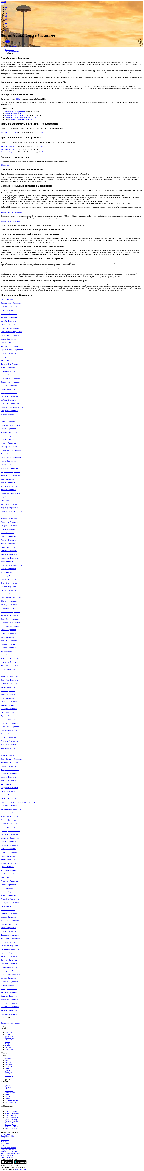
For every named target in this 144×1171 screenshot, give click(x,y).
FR (6, 23)
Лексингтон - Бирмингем (10, 752)
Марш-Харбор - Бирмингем (11, 809)
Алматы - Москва (11, 1117)
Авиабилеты (9, 50)
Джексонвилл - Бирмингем (10, 425)
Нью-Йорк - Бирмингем (9, 307)
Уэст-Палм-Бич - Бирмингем (11, 332)
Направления (8, 1106)
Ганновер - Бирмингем (9, 1014)
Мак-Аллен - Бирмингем (10, 403)
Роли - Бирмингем (7, 712)
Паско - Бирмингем (8, 691)
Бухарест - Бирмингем (9, 526)
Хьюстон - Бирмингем (9, 314)
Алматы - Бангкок (11, 1123)
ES (6, 21)
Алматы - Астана (11, 1111)
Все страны (9, 1049)
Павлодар (8, 1072)
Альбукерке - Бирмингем (10, 770)
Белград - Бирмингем (8, 482)
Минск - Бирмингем (8, 694)
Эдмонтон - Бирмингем (9, 982)
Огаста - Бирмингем (8, 942)
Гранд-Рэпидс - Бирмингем (10, 493)
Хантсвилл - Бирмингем (9, 662)
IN (6, 28)
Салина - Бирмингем (8, 630)
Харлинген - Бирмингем (9, 658)
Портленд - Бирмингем (9, 439)
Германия (8, 1047)
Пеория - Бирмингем (8, 633)
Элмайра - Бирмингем (9, 852)
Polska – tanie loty (7, 1157)
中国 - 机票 (5, 1144)
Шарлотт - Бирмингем (9, 601)
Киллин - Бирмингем (8, 443)
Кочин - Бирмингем (8, 856)
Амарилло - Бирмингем (9, 845)
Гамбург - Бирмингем (8, 540)
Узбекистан (9, 1036)
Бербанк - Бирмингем (8, 780)
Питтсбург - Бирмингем (9, 824)
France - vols (5, 1140)
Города (5, 1053)
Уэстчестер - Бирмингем (9, 615)
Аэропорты (7, 1080)
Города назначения (12, 52)
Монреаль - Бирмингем (9, 554)
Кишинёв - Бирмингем (9, 152)
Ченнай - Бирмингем (8, 429)
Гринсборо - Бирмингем (9, 806)
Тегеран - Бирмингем (8, 536)
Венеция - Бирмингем (9, 436)
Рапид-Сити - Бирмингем (10, 920)
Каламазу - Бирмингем (9, 317)
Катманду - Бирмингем (9, 576)
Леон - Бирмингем (7, 637)
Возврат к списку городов (10, 1023)
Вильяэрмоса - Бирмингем (10, 612)
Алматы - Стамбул (11, 1121)
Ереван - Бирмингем (8, 928)
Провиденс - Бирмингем (9, 558)
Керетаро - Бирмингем (9, 432)
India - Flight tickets (7, 1155)
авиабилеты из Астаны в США (21, 119)
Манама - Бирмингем (8, 978)
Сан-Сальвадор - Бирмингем (11, 874)
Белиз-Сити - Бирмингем (10, 583)
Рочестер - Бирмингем (9, 605)
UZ (6, 11)
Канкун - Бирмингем (8, 734)
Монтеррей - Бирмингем (10, 838)
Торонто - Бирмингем (8, 587)
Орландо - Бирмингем (9, 357)
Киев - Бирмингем (7, 698)
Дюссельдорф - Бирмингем (10, 831)
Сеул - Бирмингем (7, 533)
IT (6, 25)
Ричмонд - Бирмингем (9, 956)
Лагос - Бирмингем (8, 389)
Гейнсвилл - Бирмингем (9, 881)
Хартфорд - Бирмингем (9, 985)
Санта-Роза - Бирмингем (9, 680)
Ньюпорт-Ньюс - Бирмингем (11, 565)
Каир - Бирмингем (7, 149)
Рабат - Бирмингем (7, 755)
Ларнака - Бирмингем (8, 579)
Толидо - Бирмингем (8, 569)
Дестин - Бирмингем (8, 885)
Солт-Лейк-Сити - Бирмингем (12, 328)
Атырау (7, 1070)
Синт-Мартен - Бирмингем (10, 626)
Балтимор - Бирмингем (9, 486)
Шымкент (8, 1062)
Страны (6, 1027)
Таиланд (8, 1045)
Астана (7, 1060)
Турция (7, 1044)
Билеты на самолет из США (15, 115)
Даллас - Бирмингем (8, 299)
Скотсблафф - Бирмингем (10, 1007)
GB (6, 17)
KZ (2, 4)
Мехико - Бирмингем (8, 324)
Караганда (9, 1064)
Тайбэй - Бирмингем (8, 590)
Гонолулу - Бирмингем (9, 709)
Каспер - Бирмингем (8, 461)
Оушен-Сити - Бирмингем (10, 382)
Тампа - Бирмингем (8, 547)
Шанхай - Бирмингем (8, 608)
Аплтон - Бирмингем (8, 820)
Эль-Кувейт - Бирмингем (10, 903)
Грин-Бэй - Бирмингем (9, 385)
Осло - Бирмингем (7, 479)
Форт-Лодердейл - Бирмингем (12, 346)
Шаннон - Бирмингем (9, 892)
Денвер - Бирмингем (8, 353)
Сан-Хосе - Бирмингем (9, 644)
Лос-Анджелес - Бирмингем (11, 303)
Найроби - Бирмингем (9, 913)
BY (6, 9)
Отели (7, 41)
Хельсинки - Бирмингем (9, 816)
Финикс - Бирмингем (8, 490)
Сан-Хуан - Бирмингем (9, 342)
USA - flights (5, 1146)
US (6, 15)
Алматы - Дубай (11, 1119)
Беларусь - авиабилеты (9, 1150)
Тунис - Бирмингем (8, 910)
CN (6, 26)
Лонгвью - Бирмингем (9, 551)
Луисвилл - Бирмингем (9, 953)
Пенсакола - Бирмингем (9, 684)
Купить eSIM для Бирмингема (11, 212)
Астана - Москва (11, 1128)
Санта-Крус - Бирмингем (10, 619)
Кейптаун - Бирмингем (9, 870)
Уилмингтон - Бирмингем (10, 518)
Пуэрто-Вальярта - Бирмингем (12, 350)
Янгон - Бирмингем (8, 669)
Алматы (8, 1059)
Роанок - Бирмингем (8, 859)
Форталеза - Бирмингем (9, 666)
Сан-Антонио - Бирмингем (10, 813)
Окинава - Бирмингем (9, 1003)
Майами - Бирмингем (8, 400)
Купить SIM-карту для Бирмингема (13, 221)
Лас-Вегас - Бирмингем (9, 396)
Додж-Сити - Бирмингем (10, 497)
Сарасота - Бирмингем (9, 594)
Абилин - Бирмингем (8, 895)
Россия (7, 1034)
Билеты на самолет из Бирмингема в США (20, 117)
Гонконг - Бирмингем (8, 375)
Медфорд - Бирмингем (9, 1010)
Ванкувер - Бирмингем (9, 730)
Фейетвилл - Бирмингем (9, 762)
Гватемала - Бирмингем (9, 741)
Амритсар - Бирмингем (9, 508)
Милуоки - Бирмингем (9, 393)
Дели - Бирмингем (7, 146)
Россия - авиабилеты (8, 1148)
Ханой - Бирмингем (8, 368)
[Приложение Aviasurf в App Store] (7, 1163)
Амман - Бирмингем (8, 877)
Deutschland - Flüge (7, 1136)
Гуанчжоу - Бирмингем (9, 967)
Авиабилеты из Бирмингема (11, 46)
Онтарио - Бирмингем (9, 418)
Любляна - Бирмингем (9, 924)
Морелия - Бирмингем (9, 701)
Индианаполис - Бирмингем (11, 457)
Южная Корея (10, 1040)
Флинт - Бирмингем (8, 543)
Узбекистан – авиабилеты (10, 1151)
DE (6, 19)
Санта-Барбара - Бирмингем (11, 597)
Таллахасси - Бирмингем (10, 949)
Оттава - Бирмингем (8, 906)
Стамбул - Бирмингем (8, 777)
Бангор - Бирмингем (8, 572)
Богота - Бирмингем (8, 705)
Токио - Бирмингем (8, 791)
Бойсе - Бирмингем (8, 687)
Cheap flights (5, 1134)
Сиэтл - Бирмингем (8, 310)
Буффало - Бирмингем (9, 640)
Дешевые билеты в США (14, 113)
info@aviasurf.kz (20, 1169)
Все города (9, 1076)
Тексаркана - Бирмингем (10, 529)
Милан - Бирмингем (8, 748)
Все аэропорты (10, 1102)
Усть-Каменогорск (11, 1074)
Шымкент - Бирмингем (9, 132)
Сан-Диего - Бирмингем (9, 411)
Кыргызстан (9, 1038)
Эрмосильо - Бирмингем (9, 946)
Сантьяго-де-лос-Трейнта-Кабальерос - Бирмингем (19, 802)
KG (6, 13)
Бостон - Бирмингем (8, 360)
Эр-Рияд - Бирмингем (8, 863)
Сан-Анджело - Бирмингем (10, 971)
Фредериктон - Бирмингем (10, 935)
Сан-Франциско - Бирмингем (11, 511)
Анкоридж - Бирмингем (9, 676)
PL (6, 30)
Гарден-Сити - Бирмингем (10, 472)
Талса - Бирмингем (8, 500)
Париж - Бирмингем (8, 371)
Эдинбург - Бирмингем (9, 996)
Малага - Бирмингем (8, 737)
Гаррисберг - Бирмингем (10, 899)
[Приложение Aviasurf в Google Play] (20, 1163)
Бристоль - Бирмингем (9, 960)
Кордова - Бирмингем (8, 795)
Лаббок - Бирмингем (8, 766)
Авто (7, 43)
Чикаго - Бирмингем (8, 339)
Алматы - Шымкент (12, 1113)
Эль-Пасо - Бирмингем (9, 773)
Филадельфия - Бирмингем (10, 364)
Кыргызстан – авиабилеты (10, 1153)
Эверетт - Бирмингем (8, 841)
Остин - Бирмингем (8, 673)
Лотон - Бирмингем (8, 827)
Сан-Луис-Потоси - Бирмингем (12, 407)
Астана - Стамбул (11, 1127)
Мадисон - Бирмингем (9, 464)
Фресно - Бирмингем (8, 716)
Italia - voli (4, 1142)
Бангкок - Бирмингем (8, 648)
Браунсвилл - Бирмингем (10, 504)
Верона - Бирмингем (8, 931)
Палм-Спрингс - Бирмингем (11, 450)
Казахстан (8, 1032)
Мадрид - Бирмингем (8, 917)
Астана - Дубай (10, 1125)
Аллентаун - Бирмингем (9, 999)
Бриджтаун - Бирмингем (9, 788)
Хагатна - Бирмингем (8, 745)
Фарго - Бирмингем (8, 454)
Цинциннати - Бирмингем (10, 378)
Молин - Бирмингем (8, 784)
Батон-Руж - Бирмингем (9, 468)
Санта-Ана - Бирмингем (9, 522)
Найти (41, 132)
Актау (7, 1068)
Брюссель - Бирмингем (9, 992)
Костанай (8, 1066)
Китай (7, 1042)
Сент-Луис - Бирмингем (9, 723)
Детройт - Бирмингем (8, 321)
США (18, 99)
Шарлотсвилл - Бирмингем (10, 622)
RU (6, 7)
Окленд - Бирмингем (8, 849)
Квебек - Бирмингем (8, 651)
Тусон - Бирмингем (8, 421)
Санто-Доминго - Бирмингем (11, 759)
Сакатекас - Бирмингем (9, 834)
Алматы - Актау (11, 1115)
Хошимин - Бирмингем (9, 414)
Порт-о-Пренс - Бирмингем (11, 974)
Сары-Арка (9, 1091)
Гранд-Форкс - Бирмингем (10, 727)
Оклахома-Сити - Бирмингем (11, 515)
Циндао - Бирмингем (8, 719)
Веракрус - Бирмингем (9, 989)
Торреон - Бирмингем (8, 798)
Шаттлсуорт (5, 165)
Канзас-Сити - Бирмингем (10, 475)
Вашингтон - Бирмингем (10, 335)
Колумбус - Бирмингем (9, 447)
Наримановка (10, 1093)
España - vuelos (6, 1138)
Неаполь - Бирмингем (9, 888)
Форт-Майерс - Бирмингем (10, 938)
